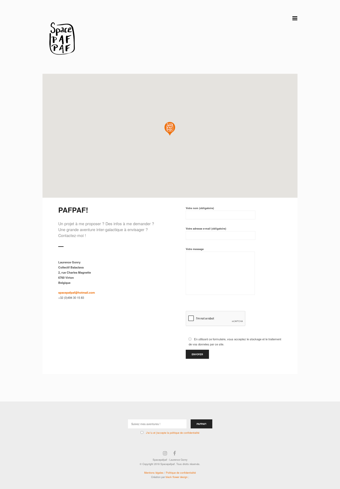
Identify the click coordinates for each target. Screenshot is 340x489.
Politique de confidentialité (181, 472)
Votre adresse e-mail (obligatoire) (206, 228)
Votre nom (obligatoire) (200, 208)
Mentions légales (154, 472)
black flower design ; (177, 477)
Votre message (195, 249)
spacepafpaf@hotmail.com (76, 292)
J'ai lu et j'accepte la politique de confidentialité (172, 433)
